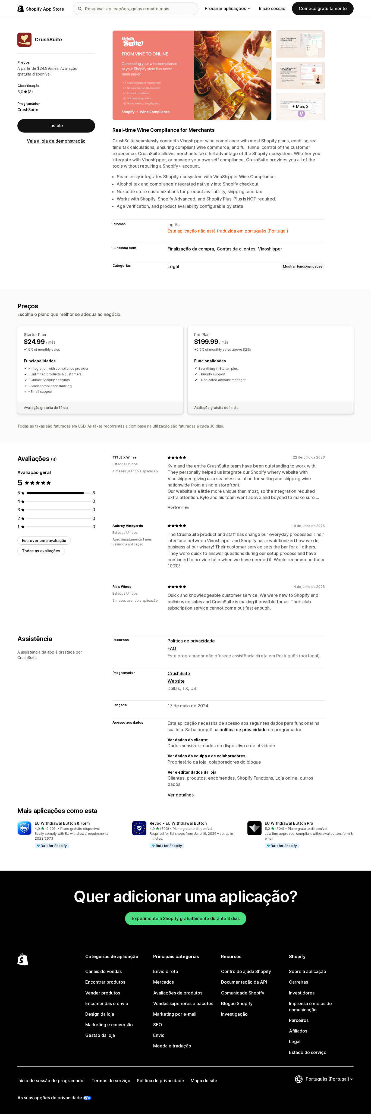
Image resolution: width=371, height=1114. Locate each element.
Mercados (163, 982)
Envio (159, 1035)
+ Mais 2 (300, 106)
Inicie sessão (272, 8)
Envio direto (165, 971)
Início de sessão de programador (51, 1080)
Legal (173, 266)
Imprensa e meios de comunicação (310, 1006)
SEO (157, 1024)
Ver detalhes (181, 795)
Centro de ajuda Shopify (246, 971)
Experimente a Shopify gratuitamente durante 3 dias (186, 918)
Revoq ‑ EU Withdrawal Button (178, 823)
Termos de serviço (111, 1080)
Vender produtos (102, 993)
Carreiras (298, 982)
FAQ (172, 648)
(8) (30, 91)
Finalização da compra (191, 249)
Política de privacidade (191, 641)
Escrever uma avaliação (44, 540)
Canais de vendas (103, 971)
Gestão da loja (100, 1035)
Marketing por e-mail (174, 1014)
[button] (70, 835)
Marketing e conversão (109, 1024)
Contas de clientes (236, 249)
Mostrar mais (178, 507)
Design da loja (99, 1014)
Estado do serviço (307, 1052)
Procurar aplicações (225, 8)
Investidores (302, 993)
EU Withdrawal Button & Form (62, 823)
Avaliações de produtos (177, 993)
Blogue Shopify (237, 1003)
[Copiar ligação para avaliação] (140, 457)
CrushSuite (27, 109)
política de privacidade (243, 729)
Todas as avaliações (41, 550)
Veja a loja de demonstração (56, 141)
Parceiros (299, 1020)
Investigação (234, 1014)
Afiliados (298, 1031)
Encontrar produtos (105, 982)
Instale (56, 125)
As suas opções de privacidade (49, 1097)
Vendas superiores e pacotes (183, 1003)
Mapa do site (204, 1080)
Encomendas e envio (106, 1003)
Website (176, 681)
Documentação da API (244, 982)
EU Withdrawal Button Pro (289, 823)
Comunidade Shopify (242, 993)
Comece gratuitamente (323, 8)
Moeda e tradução (172, 1046)
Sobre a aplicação (307, 971)
